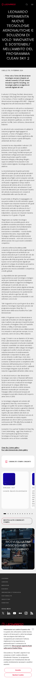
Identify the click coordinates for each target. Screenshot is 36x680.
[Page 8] (22, 513)
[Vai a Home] (18, 624)
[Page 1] (5, 513)
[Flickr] (20, 613)
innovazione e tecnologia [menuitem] (11, 592)
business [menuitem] (5, 589)
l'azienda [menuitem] (5, 578)
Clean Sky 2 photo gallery (10, 448)
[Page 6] (17, 513)
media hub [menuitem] (5, 585)
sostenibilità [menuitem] (7, 596)
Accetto (18, 670)
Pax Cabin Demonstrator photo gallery (15, 450)
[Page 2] (8, 513)
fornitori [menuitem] (5, 602)
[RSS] (31, 613)
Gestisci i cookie (18, 675)
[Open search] (26, 4)
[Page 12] (32, 513)
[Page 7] (20, 513)
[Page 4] (13, 513)
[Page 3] (10, 513)
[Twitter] (3, 613)
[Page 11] (29, 513)
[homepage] (9, 4)
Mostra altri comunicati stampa (13, 521)
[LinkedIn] (8, 613)
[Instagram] (26, 613)
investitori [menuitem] (6, 599)
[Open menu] (32, 4)
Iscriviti (18, 556)
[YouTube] (14, 613)
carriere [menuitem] (5, 582)
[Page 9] (25, 513)
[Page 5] (15, 513)
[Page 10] (27, 513)
